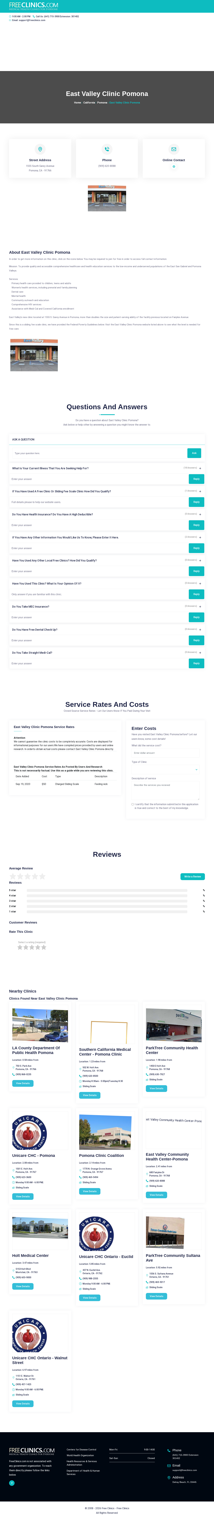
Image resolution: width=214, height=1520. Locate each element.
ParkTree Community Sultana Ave (173, 1257)
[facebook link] (12, 1483)
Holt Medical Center (30, 1255)
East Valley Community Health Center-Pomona (167, 1156)
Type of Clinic (139, 761)
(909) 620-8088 (107, 165)
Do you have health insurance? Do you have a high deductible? (52, 514)
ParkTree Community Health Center (172, 1050)
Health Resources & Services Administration (82, 1463)
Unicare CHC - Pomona (33, 1155)
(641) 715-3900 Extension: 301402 (61, 16)
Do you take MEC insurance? (30, 606)
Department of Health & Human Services (83, 1472)
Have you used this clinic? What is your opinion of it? (46, 583)
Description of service (144, 778)
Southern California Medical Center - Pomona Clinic (105, 1051)
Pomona (102, 102)
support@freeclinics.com (32, 20)
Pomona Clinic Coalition (101, 1155)
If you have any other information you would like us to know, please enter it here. (65, 537)
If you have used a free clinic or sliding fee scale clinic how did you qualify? (61, 491)
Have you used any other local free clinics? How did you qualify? (54, 560)
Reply (196, 478)
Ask (194, 453)
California (89, 102)
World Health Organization (80, 1455)
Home (77, 102)
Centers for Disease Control (81, 1449)
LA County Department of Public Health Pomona (36, 1050)
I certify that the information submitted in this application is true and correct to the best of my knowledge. (166, 806)
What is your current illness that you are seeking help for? (50, 468)
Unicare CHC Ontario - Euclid (106, 1256)
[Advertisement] (107, 47)
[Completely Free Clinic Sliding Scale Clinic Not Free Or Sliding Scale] (165, 769)
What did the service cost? (146, 745)
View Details (23, 1083)
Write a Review (192, 876)
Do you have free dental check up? (34, 629)
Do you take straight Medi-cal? (32, 652)
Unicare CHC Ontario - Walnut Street (39, 1360)
